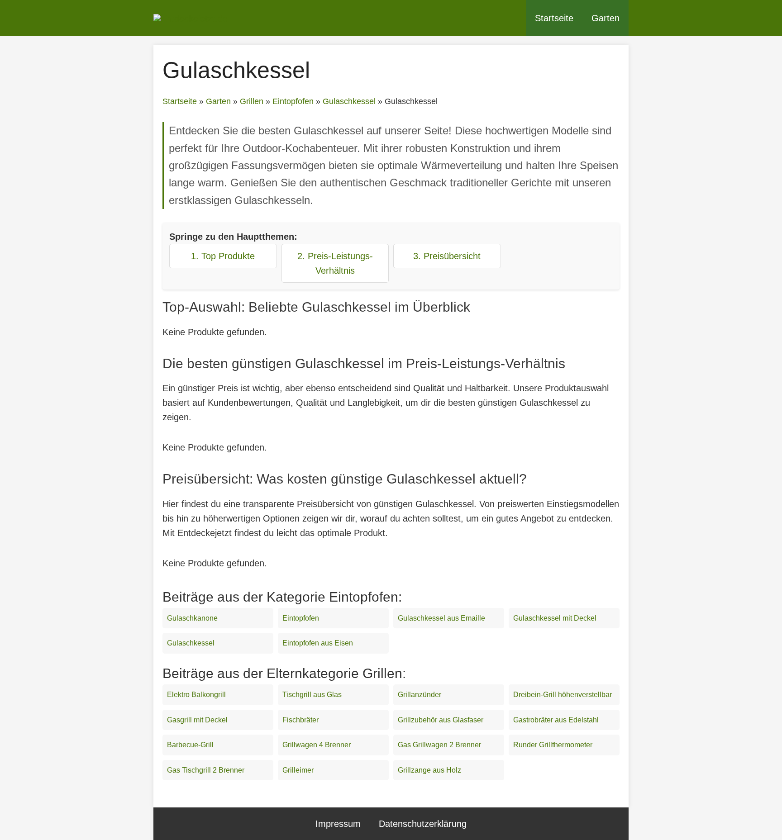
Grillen (251, 101)
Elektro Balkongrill (196, 694)
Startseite (554, 18)
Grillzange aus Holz (429, 770)
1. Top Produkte (223, 256)
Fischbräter (300, 720)
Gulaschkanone (192, 618)
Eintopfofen (293, 101)
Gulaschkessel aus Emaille (441, 618)
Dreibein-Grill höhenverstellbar (562, 694)
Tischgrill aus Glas (312, 694)
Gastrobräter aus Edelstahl (556, 720)
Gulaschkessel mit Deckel (554, 618)
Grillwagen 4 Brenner (316, 745)
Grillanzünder (419, 694)
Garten (605, 18)
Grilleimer (298, 770)
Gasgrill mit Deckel (197, 720)
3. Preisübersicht (447, 256)
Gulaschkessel (349, 101)
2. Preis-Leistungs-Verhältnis (335, 263)
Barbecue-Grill (190, 745)
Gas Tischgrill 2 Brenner (205, 770)
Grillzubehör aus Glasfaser (440, 720)
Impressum (338, 824)
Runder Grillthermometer (552, 745)
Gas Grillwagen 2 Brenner (439, 745)
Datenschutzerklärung (423, 824)
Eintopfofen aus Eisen (317, 643)
